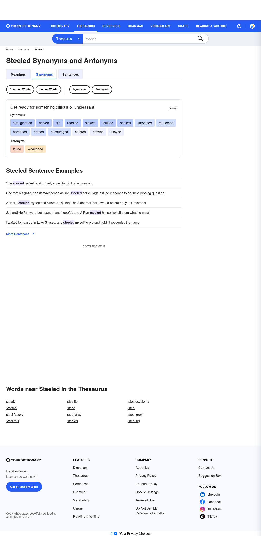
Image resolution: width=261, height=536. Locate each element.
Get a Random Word (24, 487)
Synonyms (44, 74)
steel (131, 408)
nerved (44, 122)
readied (72, 122)
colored (80, 131)
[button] (239, 26)
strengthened (22, 122)
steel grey (135, 414)
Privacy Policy (146, 475)
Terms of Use (145, 500)
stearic (11, 401)
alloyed (116, 131)
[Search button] (202, 38)
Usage (78, 508)
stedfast (11, 408)
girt (58, 122)
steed (71, 408)
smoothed (145, 122)
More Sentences (17, 234)
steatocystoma (138, 401)
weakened (35, 149)
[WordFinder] (252, 26)
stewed (90, 122)
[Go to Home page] (23, 26)
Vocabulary (81, 500)
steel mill (12, 421)
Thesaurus (64, 38)
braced (39, 131)
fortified (108, 122)
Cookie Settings (147, 492)
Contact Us (206, 467)
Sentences (70, 74)
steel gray (74, 414)
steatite (72, 401)
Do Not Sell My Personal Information (151, 510)
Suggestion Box (209, 475)
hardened (20, 131)
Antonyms (101, 89)
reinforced (166, 122)
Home (9, 49)
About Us (142, 467)
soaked (125, 122)
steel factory (14, 414)
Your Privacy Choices (135, 533)
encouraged (59, 131)
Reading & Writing (86, 516)
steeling (134, 421)
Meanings (18, 74)
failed (17, 149)
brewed (98, 131)
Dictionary (80, 467)
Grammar (79, 492)
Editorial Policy (146, 483)
